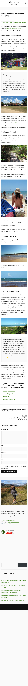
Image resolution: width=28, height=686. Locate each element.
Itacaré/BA (6, 396)
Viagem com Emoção (14, 3)
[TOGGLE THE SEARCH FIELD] (26, 3)
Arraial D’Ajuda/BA (8, 394)
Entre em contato (7, 523)
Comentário (5, 429)
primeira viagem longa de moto (14, 28)
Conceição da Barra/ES (9, 391)
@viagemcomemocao (13, 522)
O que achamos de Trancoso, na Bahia (13, 14)
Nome (3, 445)
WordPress (19, 607)
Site (2, 459)
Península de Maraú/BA (9, 399)
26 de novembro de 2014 (7, 20)
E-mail (3, 452)
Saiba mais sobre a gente (9, 520)
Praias (5, 22)
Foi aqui (17, 123)
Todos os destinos (21, 22)
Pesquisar (22, 565)
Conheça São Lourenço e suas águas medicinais (12, 600)
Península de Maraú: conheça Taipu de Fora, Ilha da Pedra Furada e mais (13, 410)
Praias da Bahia (11, 22)
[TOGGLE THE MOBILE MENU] (2, 3)
